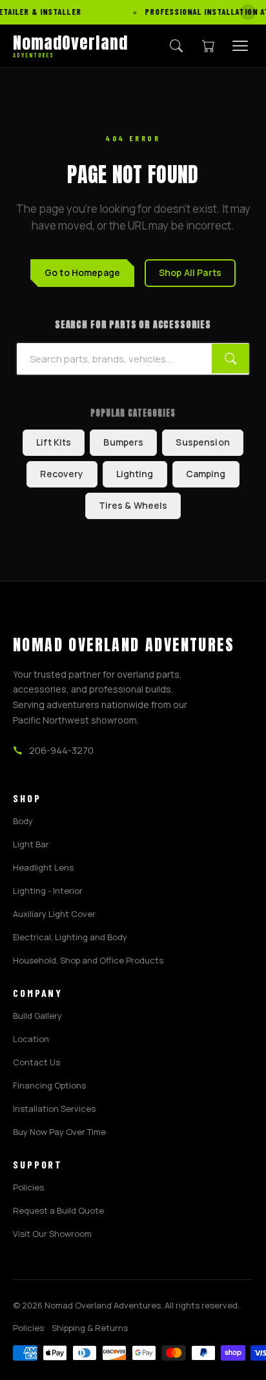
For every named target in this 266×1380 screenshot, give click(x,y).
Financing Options (49, 1085)
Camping (206, 474)
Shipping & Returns (90, 1328)
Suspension (202, 442)
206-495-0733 (35, 1355)
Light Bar (31, 844)
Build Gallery (37, 1015)
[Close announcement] (248, 12)
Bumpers (123, 442)
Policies (28, 1187)
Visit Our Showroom (52, 1233)
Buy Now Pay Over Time (59, 1132)
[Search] (230, 358)
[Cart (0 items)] (208, 45)
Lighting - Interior (48, 890)
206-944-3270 (61, 750)
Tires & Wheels (133, 505)
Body (23, 821)
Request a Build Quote (58, 1210)
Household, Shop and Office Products (88, 960)
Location (31, 1039)
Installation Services (54, 1108)
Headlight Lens (43, 867)
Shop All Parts (190, 272)
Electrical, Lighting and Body (70, 937)
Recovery (61, 474)
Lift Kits (53, 442)
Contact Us (36, 1062)
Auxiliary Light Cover (54, 914)
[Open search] (176, 45)
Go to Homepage (82, 272)
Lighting (135, 474)
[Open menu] (240, 45)
